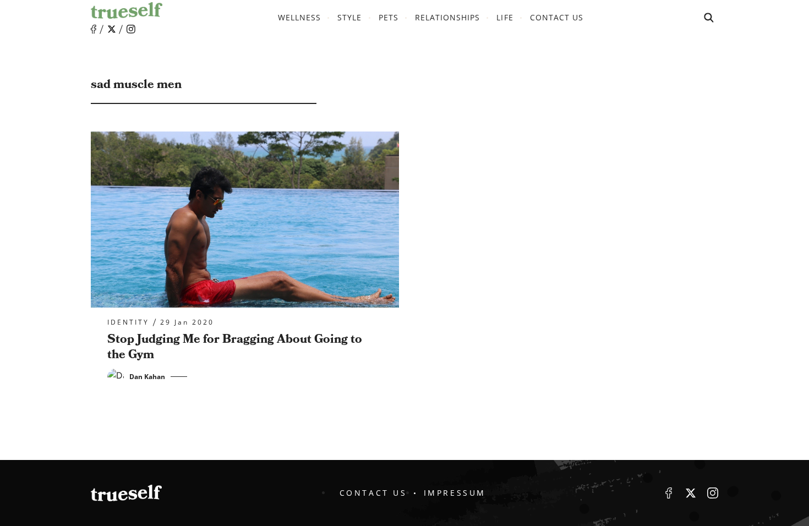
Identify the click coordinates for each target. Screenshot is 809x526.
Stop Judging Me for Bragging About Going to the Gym (234, 347)
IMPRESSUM (455, 492)
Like (93, 29)
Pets (388, 17)
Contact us (557, 17)
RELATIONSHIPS (447, 17)
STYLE (349, 17)
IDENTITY (128, 322)
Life (504, 17)
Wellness (299, 17)
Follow (111, 29)
